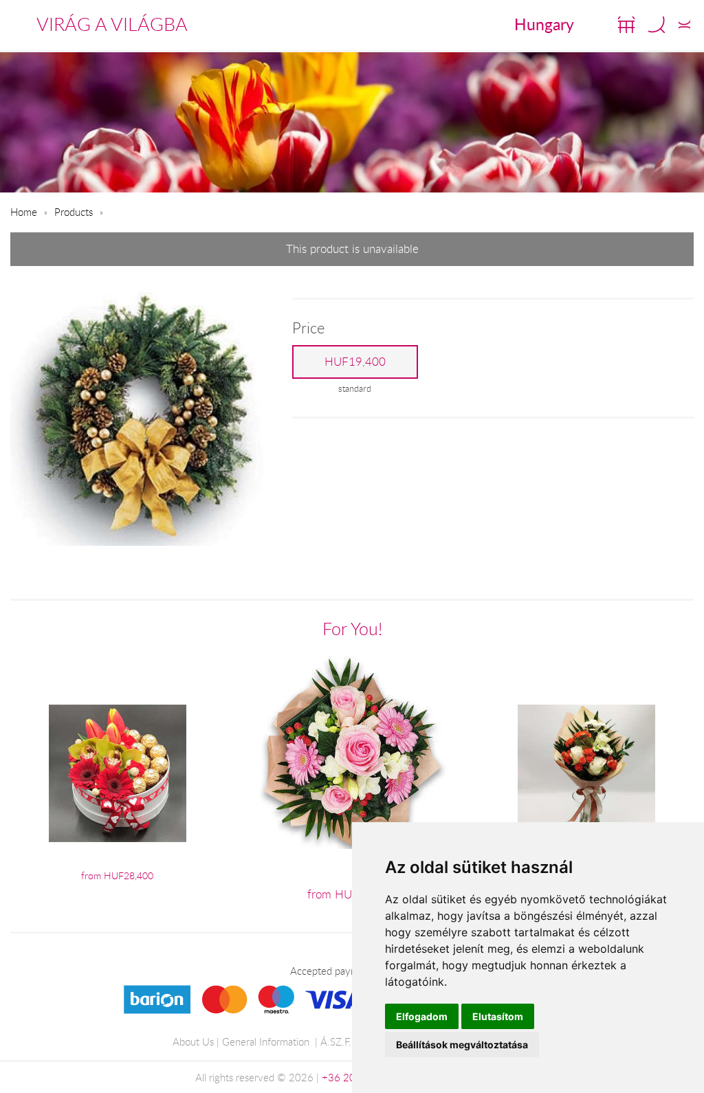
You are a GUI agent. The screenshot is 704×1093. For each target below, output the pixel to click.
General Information (265, 1041)
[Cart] (626, 24)
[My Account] (684, 24)
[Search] (656, 24)
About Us (193, 1041)
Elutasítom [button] (497, 1016)
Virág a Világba (112, 24)
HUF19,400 (355, 361)
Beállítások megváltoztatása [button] (462, 1044)
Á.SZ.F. (335, 1041)
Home (23, 212)
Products (73, 212)
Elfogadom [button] (422, 1016)
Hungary (544, 24)
